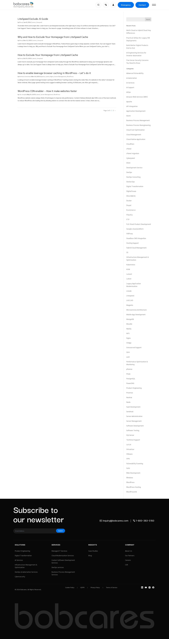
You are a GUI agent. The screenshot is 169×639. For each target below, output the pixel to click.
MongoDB (130, 319)
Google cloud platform (134, 229)
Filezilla (129, 215)
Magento (129, 305)
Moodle (129, 324)
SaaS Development (133, 407)
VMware (129, 454)
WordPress (70, 76)
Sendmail (129, 411)
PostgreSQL (130, 378)
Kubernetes (130, 264)
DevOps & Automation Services (26, 572)
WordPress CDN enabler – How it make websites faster (47, 91)
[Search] (98, 5)
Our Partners (129, 555)
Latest (33, 22)
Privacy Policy (95, 587)
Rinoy (21, 22)
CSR (126, 564)
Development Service (134, 167)
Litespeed (39, 22)
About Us (128, 551)
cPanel (128, 148)
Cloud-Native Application (135, 139)
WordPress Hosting (133, 487)
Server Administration (134, 416)
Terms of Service (111, 587)
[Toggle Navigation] (154, 4)
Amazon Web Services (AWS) (137, 97)
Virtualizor (130, 449)
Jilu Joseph (22, 94)
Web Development (133, 473)
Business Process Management (138, 120)
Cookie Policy (69, 587)
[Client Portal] (113, 5)
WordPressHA (131, 492)
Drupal (128, 205)
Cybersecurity (20, 576)
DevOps (129, 172)
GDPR (82, 587)
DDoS (128, 163)
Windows (129, 477)
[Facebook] (153, 587)
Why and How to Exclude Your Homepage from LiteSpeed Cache (53, 36)
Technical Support (133, 440)
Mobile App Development (136, 314)
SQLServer (130, 435)
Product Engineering (134, 388)
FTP (127, 219)
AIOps (128, 92)
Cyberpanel (130, 158)
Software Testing (132, 430)
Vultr (128, 468)
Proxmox (129, 392)
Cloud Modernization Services (63, 555)
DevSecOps (130, 181)
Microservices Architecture (136, 310)
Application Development (136, 111)
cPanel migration (132, 153)
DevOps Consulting (133, 177)
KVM (128, 269)
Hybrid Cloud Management (136, 247)
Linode (129, 291)
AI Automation (131, 78)
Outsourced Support (134, 347)
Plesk (128, 374)
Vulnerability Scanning (134, 463)
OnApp (128, 343)
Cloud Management (133, 134)
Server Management (60, 76)
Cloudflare (130, 144)
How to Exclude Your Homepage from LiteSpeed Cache (48, 54)
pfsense (129, 369)
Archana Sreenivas (25, 76)
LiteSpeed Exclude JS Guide (33, 18)
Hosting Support (132, 243)
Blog (90, 555)
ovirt (128, 357)
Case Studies (93, 551)
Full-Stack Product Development (138, 224)
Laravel (129, 274)
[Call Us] (106, 5)
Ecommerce (131, 210)
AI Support (130, 87)
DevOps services (58, 567)
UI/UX (128, 444)
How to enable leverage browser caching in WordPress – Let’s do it (54, 73)
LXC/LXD (129, 300)
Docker (129, 200)
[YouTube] (146, 587)
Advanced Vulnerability (134, 73)
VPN (128, 458)
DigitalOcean (131, 191)
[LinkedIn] (142, 587)
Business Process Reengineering (138, 125)
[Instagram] (150, 587)
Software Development (135, 426)
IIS (127, 252)
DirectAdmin (131, 196)
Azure (128, 115)
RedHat (129, 397)
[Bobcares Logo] (25, 5)
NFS (127, 333)
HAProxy (129, 233)
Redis (128, 402)
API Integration (132, 106)
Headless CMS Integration (136, 238)
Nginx (51, 76)
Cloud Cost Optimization (135, 130)
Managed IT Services (59, 551)
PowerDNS (130, 383)
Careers (128, 560)
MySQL (129, 328)
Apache (42, 76)
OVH (128, 352)
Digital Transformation (134, 186)
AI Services (130, 82)
